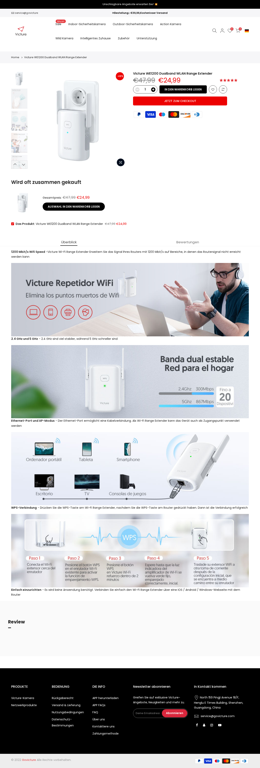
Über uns (98, 719)
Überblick (69, 242)
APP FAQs (98, 705)
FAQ (95, 712)
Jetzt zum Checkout (180, 101)
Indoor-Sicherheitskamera (87, 24)
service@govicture (26, 13)
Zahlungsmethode (105, 734)
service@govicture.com (218, 716)
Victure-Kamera (22, 698)
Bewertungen (187, 242)
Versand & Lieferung (66, 705)
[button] (229, 80)
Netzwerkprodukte (24, 705)
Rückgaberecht (63, 698)
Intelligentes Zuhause (95, 38)
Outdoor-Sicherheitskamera (133, 24)
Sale (60, 23)
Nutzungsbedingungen (68, 712)
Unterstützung (147, 38)
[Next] (120, 120)
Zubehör (124, 38)
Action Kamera (170, 24)
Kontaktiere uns (103, 726)
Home (15, 57)
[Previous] (36, 120)
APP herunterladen (105, 698)
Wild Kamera (64, 38)
